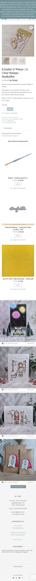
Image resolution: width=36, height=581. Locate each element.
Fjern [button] (32, 16)
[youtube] (19, 578)
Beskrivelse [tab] (8, 128)
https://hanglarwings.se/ (10, 136)
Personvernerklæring (18, 532)
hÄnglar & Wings (18, 119)
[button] (31, 27)
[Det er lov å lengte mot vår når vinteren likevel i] (18, 369)
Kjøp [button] (18, 184)
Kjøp (10, 109)
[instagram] (16, 578)
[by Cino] (5, 19)
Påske (9, 120)
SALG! (10, 119)
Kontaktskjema (18, 528)
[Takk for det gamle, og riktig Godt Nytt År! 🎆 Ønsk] (18, 322)
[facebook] (13, 578)
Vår (13, 120)
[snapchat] (22, 578)
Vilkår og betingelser (18, 535)
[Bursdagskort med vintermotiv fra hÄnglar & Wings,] (18, 415)
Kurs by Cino (18, 539)
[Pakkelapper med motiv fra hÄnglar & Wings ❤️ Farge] (18, 461)
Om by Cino (18, 526)
